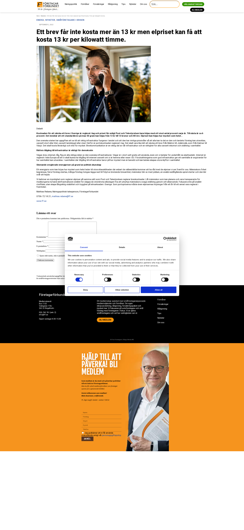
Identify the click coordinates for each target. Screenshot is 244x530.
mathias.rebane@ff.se (62, 196)
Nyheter (132, 4)
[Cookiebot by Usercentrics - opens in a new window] (165, 239)
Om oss (143, 4)
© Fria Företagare (116, 339)
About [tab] (160, 247)
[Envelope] (51, 328)
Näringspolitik (71, 4)
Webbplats (40, 251)
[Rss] (61, 328)
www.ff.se (41, 201)
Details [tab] (122, 247)
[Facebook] (42, 328)
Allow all (158, 290)
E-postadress (42, 246)
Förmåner (85, 4)
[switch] (107, 280)
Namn (39, 241)
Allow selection (122, 290)
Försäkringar (98, 4)
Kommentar (42, 237)
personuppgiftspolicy (111, 435)
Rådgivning (113, 4)
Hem (38, 16)
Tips (123, 4)
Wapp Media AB (128, 339)
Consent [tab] (84, 247)
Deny (85, 290)
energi (40, 20)
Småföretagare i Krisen (70, 20)
